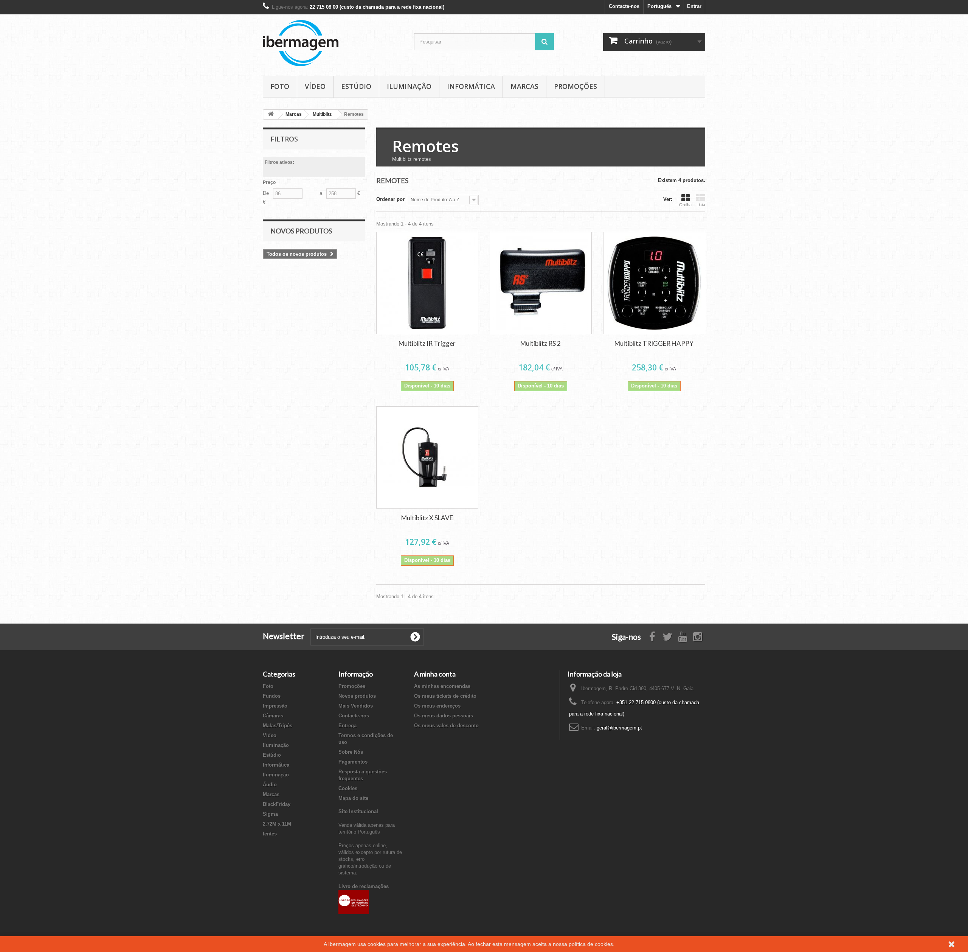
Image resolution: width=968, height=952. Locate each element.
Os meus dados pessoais (443, 716)
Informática (471, 86)
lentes (270, 834)
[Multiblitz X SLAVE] (427, 457)
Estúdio (356, 86)
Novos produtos (301, 231)
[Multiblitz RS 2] (540, 283)
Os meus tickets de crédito (445, 696)
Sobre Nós (350, 752)
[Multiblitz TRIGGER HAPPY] (654, 283)
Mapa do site (353, 798)
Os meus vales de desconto (446, 725)
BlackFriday (276, 804)
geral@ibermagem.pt (619, 728)
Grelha (685, 204)
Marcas (524, 86)
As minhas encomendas (442, 686)
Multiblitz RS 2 (540, 343)
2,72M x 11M (277, 824)
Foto (279, 86)
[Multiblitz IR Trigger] (427, 283)
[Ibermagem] (333, 43)
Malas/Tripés (277, 725)
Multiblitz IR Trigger (427, 343)
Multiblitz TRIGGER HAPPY (653, 343)
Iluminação (409, 86)
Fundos (272, 696)
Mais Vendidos (355, 706)
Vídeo (315, 86)
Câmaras (273, 716)
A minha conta (435, 674)
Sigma (270, 814)
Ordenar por (390, 199)
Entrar (694, 6)
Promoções (575, 86)
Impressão (275, 706)
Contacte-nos (624, 6)
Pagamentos (353, 762)
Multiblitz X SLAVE (427, 518)
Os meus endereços (437, 706)
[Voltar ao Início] (271, 114)
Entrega (347, 725)
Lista (701, 204)
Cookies (347, 788)
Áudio (270, 784)
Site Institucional (358, 811)
